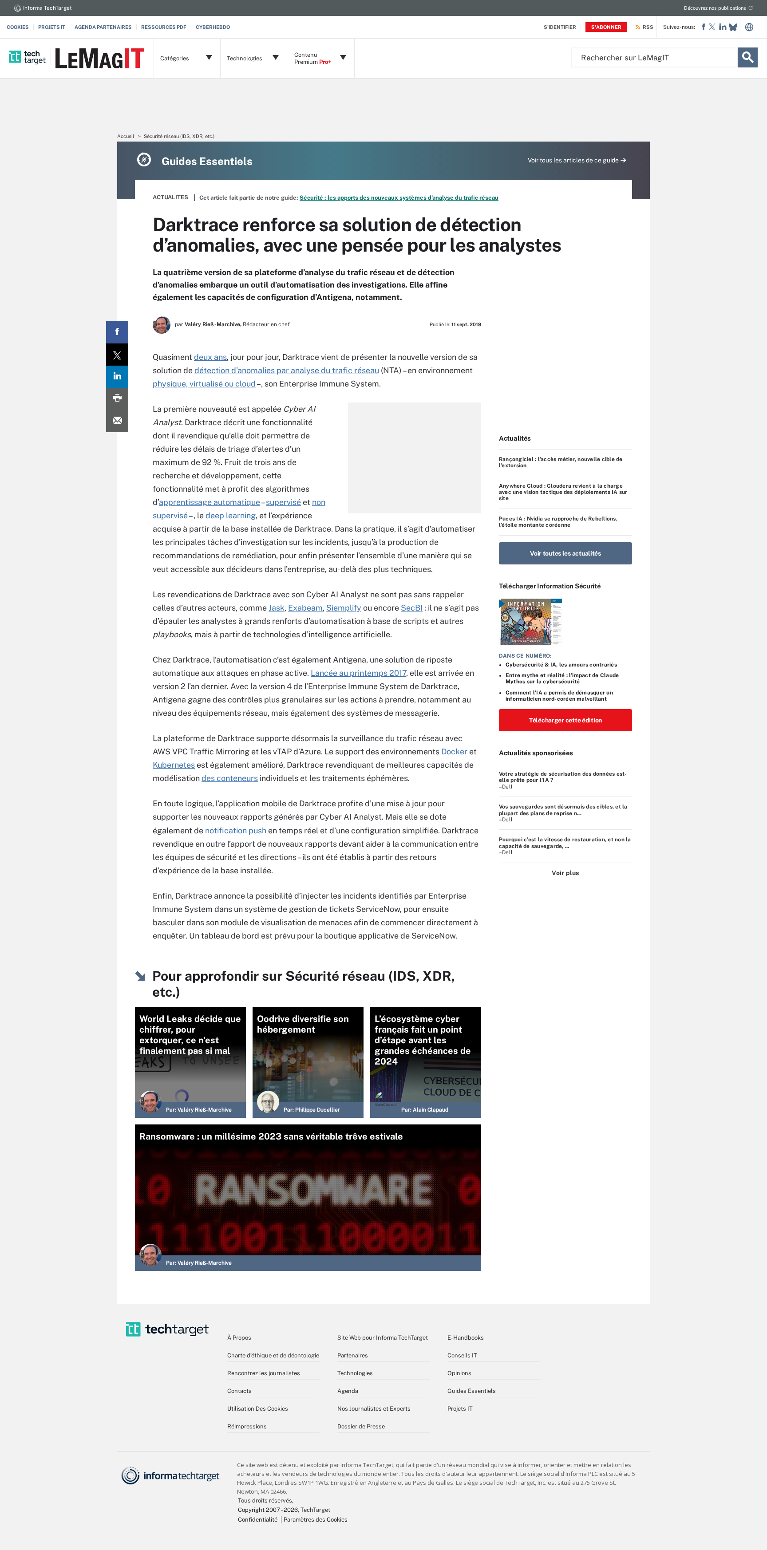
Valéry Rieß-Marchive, (213, 324)
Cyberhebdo (213, 27)
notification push (235, 830)
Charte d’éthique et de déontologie (273, 1355)
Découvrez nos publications (715, 8)
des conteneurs (230, 778)
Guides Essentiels (471, 1391)
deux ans (210, 357)
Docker (454, 751)
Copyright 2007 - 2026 (268, 1510)
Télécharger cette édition (565, 720)
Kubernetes (174, 764)
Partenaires (352, 1355)
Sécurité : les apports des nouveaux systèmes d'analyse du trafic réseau (399, 197)
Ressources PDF (163, 27)
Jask (277, 607)
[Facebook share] (117, 332)
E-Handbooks (465, 1337)
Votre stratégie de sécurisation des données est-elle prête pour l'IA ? (563, 777)
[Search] (748, 57)
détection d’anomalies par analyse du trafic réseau (286, 370)
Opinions (459, 1373)
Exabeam (305, 607)
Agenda (347, 1391)
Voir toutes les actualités (565, 553)
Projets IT (51, 27)
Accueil (125, 136)
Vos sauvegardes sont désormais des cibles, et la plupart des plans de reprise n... (563, 810)
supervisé (283, 502)
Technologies (355, 1373)
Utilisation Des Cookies (257, 1408)
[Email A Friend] (117, 421)
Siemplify (343, 607)
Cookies (18, 27)
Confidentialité (257, 1519)
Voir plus (565, 873)
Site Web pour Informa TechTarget (382, 1337)
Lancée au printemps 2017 (358, 673)
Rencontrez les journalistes (263, 1373)
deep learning (231, 515)
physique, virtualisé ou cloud (204, 383)
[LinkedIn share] (117, 377)
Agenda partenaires (103, 27)
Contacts (239, 1391)
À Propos (239, 1337)
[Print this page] (117, 399)
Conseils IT (462, 1355)
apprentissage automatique (209, 502)
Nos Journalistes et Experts (374, 1408)
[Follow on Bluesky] (733, 27)
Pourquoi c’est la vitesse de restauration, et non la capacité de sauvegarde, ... (565, 842)
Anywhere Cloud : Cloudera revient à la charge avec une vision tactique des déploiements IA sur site (563, 492)
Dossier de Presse (361, 1426)
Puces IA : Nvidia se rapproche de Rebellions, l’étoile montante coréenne (558, 522)
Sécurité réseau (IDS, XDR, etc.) (179, 136)
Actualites (170, 197)
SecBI (412, 607)
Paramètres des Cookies (316, 1519)
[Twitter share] (117, 354)
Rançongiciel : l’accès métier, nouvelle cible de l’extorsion (561, 462)
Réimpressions (247, 1426)
